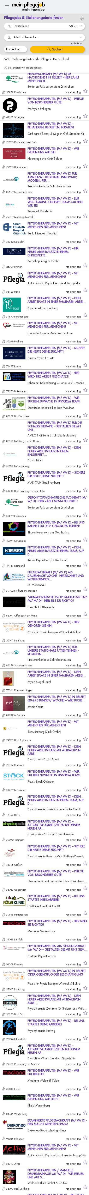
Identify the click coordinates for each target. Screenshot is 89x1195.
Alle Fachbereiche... (26, 37)
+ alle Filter (76, 43)
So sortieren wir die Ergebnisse (25, 67)
